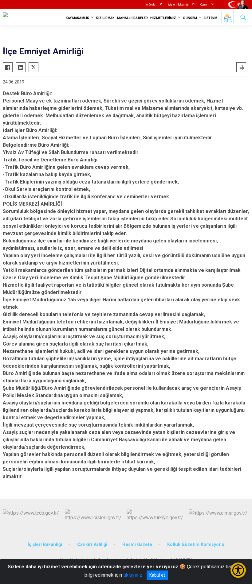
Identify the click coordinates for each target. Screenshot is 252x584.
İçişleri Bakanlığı (178, 4)
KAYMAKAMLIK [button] (77, 18)
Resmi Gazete (137, 544)
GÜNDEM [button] (190, 18)
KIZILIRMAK (105, 18)
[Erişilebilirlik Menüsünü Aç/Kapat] (238, 570)
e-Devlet (151, 4)
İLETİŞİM (210, 18)
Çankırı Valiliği (92, 544)
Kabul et (157, 575)
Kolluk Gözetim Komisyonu (195, 544)
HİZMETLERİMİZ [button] (163, 18)
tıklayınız (132, 575)
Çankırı (204, 4)
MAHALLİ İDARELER (132, 18)
